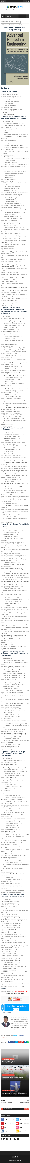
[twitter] (26, 1)
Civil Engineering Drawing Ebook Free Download (12, 1077)
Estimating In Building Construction (10, 1062)
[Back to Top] (17, 1157)
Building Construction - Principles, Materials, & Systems (14, 1093)
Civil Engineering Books (17, 24)
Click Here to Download (15, 994)
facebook (26, 1109)
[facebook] (24, 1)
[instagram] (28, 1)
